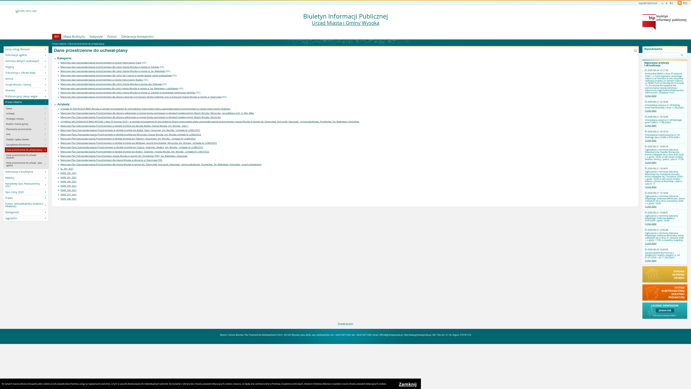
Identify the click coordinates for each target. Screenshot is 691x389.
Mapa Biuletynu (74, 36)
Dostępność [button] (12, 212)
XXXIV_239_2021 (68, 185)
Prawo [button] (9, 198)
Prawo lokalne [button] (13, 102)
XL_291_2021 (66, 168)
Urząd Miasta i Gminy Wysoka (345, 23)
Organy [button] (9, 67)
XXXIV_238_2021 (68, 190)
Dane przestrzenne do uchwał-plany (86, 43)
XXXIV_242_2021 (68, 173)
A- (663, 3)
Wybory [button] (9, 177)
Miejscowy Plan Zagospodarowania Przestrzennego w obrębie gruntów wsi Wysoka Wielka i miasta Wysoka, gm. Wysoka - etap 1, (124, 125)
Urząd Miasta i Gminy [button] (18, 84)
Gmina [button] (9, 78)
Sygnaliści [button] (11, 218)
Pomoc (112, 36)
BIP (56, 36)
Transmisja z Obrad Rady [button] (20, 72)
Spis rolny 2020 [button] (14, 192)
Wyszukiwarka (653, 49)
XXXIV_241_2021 (68, 177)
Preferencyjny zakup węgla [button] (21, 96)
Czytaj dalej (650, 95)
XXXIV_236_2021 (68, 198)
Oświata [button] (10, 90)
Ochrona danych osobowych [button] (22, 61)
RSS (684, 3)
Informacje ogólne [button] (16, 55)
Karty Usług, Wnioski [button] (17, 49)
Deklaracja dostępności (137, 36)
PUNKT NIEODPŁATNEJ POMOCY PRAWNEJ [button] (24, 205)
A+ (671, 3)
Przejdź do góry (345, 323)
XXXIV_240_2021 (68, 181)
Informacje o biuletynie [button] (19, 171)
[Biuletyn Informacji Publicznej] (664, 29)
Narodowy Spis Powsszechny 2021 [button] (22, 185)
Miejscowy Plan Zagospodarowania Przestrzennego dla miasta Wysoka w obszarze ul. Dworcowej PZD (111, 160)
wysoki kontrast (648, 3)
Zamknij (408, 384)
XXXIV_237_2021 (68, 194)
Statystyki (96, 36)
